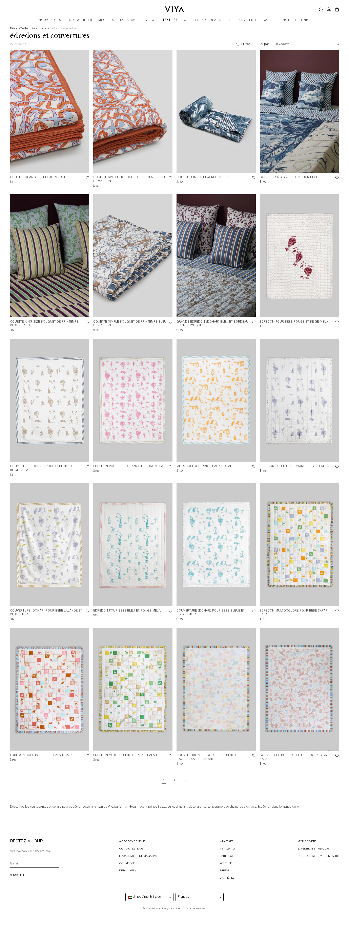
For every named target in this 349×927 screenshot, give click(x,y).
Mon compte (307, 841)
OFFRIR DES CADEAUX (202, 20)
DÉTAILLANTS (127, 871)
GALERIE (270, 20)
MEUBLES (106, 20)
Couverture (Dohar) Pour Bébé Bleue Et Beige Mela (44, 468)
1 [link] (164, 780)
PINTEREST (226, 856)
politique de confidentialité (318, 856)
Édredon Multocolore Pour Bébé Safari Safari (294, 613)
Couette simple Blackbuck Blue (204, 177)
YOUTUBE (226, 863)
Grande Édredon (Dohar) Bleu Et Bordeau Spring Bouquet (212, 324)
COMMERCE (127, 863)
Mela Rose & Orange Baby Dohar (204, 466)
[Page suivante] (185, 780)
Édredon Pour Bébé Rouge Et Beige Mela (294, 322)
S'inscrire (17, 875)
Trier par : (263, 44)
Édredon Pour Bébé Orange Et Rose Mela (128, 466)
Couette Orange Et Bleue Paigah (37, 177)
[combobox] (149, 897)
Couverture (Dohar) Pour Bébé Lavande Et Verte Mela (46, 613)
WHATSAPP (226, 841)
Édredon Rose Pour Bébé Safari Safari (42, 755)
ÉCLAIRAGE (129, 20)
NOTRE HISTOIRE (296, 20)
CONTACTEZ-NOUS (131, 849)
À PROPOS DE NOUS (132, 841)
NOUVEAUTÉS (50, 20)
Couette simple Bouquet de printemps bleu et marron (129, 179)
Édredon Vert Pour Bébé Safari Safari (125, 755)
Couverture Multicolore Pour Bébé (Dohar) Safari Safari (207, 757)
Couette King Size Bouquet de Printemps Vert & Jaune (44, 324)
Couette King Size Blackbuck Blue (289, 177)
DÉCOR (151, 20)
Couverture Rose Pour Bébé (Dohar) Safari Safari (296, 757)
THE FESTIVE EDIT (241, 20)
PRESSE (224, 871)
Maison (14, 28)
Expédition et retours (314, 849)
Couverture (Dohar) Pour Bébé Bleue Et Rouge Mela (211, 613)
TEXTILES (170, 20)
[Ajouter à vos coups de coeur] (84, 181)
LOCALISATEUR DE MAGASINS (138, 856)
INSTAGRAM (227, 849)
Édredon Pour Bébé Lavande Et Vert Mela (295, 466)
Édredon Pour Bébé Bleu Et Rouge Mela (127, 611)
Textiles (24, 28)
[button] (106, 21)
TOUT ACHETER (79, 20)
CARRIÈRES (227, 878)
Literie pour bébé (40, 28)
